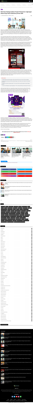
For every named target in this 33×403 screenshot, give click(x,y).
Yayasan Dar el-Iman (17, 319)
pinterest (9, 173)
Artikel (7, 206)
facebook (9, 169)
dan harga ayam (26, 209)
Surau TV (3, 220)
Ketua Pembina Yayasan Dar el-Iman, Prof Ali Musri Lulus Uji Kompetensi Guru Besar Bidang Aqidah (18, 369)
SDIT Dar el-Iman (4, 217)
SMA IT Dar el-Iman (23, 217)
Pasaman (17, 284)
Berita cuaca (17, 243)
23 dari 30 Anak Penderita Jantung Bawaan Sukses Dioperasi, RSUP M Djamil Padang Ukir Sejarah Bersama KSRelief (5, 155)
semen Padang (13, 217)
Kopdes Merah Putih (13, 212)
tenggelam (15, 220)
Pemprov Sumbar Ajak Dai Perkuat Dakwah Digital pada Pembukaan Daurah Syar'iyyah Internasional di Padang (18, 183)
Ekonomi (13, 210)
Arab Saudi (3, 206)
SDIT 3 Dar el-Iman (26, 216)
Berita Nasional (10, 209)
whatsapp (9, 171)
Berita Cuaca (17, 244)
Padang (27, 213)
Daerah (21, 209)
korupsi (19, 212)
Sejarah (9, 217)
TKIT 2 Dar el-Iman (26, 220)
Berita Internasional (4, 209)
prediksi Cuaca (17, 287)
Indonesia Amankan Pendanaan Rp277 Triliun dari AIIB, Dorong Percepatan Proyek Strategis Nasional (16, 84)
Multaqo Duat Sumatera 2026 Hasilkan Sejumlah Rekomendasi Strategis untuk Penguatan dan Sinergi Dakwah (18, 363)
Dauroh (9, 210)
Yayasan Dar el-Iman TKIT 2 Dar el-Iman (17, 320)
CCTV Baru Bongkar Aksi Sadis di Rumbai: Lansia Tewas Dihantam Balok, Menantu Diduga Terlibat (18, 373)
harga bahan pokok (18, 210)
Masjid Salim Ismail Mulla (5, 213)
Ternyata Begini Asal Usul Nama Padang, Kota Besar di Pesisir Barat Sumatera (15, 377)
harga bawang (24, 210)
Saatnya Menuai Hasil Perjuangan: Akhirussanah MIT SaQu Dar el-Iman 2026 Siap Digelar (15, 79)
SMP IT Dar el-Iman (4, 219)
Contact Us (19, 399)
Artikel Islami (11, 206)
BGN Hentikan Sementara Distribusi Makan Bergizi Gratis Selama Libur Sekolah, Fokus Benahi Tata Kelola (16, 81)
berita (17, 238)
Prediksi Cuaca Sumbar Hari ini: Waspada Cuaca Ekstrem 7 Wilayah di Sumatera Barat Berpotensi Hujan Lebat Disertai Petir (18, 381)
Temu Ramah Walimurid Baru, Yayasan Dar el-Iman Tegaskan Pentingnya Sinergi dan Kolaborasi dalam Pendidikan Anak (26, 155)
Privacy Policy (24, 399)
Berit (29, 206)
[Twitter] (7, 137)
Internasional (3, 212)
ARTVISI (20, 206)
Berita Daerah (17, 246)
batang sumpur (25, 206)
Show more (30, 145)
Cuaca (18, 209)
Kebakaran (8, 212)
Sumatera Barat (19, 219)
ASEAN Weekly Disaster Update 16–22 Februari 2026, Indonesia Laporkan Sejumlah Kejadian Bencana (18, 190)
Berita (4, 7)
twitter (25, 169)
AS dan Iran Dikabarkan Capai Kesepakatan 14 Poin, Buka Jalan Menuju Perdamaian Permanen (16, 85)
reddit (25, 171)
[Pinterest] (11, 137)
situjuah (18, 217)
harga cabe (28, 210)
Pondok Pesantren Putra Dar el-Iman (17, 285)
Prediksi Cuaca (17, 288)
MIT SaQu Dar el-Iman (12, 213)
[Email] (13, 137)
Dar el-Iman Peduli (4, 210)
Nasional (23, 213)
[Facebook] (6, 137)
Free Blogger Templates (23, 400)
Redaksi (11, 399)
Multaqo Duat (18, 213)
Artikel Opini (16, 206)
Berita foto (17, 247)
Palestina (17, 282)
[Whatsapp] (9, 137)
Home (1, 7)
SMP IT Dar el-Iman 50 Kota (11, 219)
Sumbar (27, 219)
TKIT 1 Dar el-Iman (20, 220)
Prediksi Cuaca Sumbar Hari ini (5, 216)
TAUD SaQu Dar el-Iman (9, 220)
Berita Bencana (17, 241)
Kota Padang (22, 212)
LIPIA (26, 212)
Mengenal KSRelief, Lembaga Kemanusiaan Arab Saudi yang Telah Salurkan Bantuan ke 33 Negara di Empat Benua (16, 154)
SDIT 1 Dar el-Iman (13, 216)
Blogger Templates (12, 400)
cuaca (14, 209)
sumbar (23, 219)
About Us (15, 399)
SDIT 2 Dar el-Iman (19, 216)
